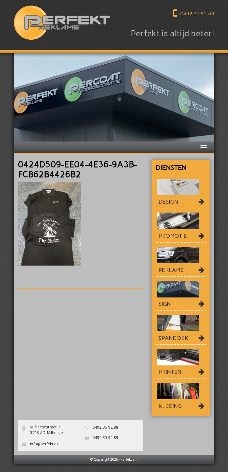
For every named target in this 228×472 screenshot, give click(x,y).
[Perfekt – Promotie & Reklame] (62, 23)
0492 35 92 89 (104, 437)
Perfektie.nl (129, 459)
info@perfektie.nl (44, 443)
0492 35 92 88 (197, 14)
